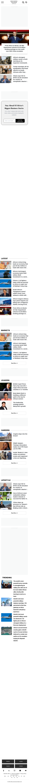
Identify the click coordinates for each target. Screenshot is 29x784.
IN (18, 776)
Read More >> (14, 363)
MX (24, 776)
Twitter (9, 770)
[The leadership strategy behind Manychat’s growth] (14, 405)
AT (10, 776)
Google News (20, 770)
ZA (17, 777)
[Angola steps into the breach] (14, 437)
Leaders (21, 761)
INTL (5, 776)
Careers (8, 766)
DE (13, 776)
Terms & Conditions (15, 773)
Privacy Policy (23, 773)
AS (8, 776)
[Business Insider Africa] (14, 2)
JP (21, 776)
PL (14, 777)
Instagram (14, 770)
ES (16, 776)
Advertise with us (7, 773)
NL (11, 777)
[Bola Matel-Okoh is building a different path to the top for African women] (14, 396)
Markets (8, 761)
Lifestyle (21, 766)
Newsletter (26, 770)
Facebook (3, 770)
